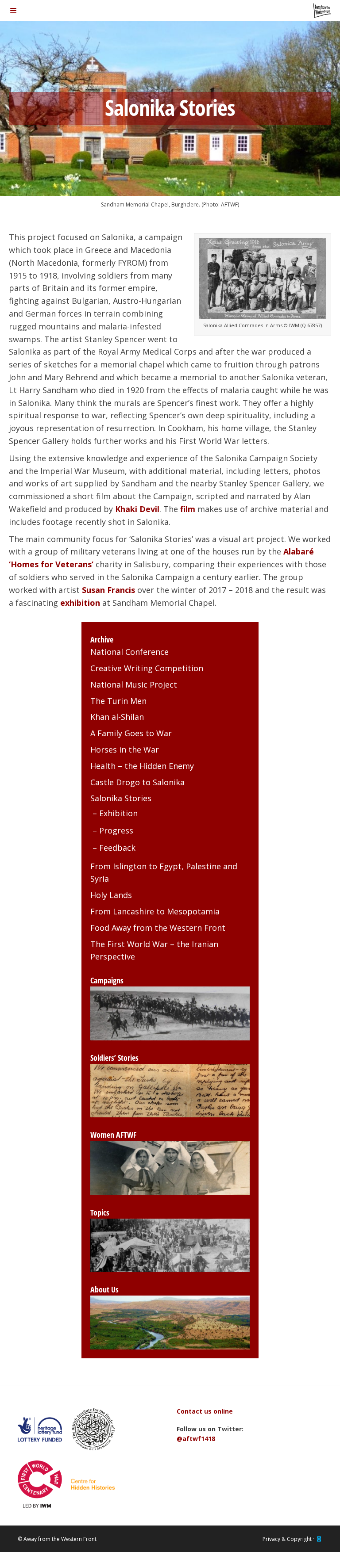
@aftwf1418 (196, 1438)
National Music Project (133, 684)
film (187, 509)
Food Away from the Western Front (157, 927)
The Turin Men (118, 701)
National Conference (129, 651)
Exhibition (118, 813)
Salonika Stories (120, 798)
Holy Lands (111, 895)
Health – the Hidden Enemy (142, 766)
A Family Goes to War (131, 733)
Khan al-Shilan (117, 716)
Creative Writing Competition (146, 668)
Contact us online (205, 1411)
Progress (116, 830)
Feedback (117, 847)
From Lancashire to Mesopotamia (155, 911)
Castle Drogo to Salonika (137, 782)
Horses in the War (124, 749)
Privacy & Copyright (287, 1539)
